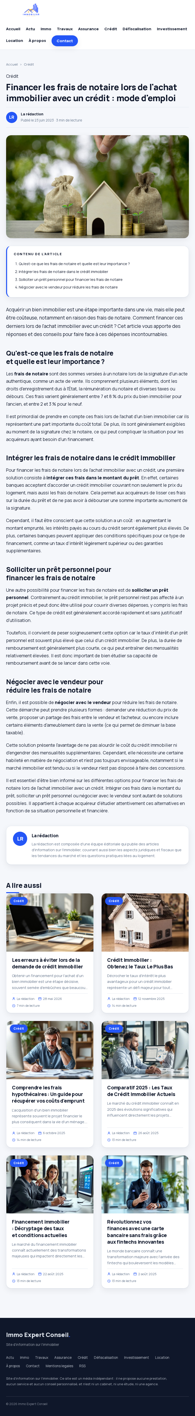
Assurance (88, 29)
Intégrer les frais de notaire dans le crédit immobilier (63, 271)
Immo (46, 29)
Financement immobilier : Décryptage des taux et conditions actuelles (41, 1228)
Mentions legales (59, 1366)
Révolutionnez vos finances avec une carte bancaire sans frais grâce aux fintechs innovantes (137, 1232)
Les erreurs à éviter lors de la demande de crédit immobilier (47, 963)
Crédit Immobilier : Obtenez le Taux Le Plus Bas (140, 963)
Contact (65, 40)
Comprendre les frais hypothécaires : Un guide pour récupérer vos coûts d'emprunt (48, 1094)
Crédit (110, 29)
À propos (37, 40)
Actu (30, 29)
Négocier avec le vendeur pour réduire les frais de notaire (68, 287)
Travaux (65, 29)
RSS (82, 1366)
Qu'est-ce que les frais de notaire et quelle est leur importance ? (74, 263)
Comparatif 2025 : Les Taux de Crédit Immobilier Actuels (141, 1091)
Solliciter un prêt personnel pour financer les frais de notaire (71, 279)
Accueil (13, 29)
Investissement (172, 29)
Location (14, 40)
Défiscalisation (137, 29)
